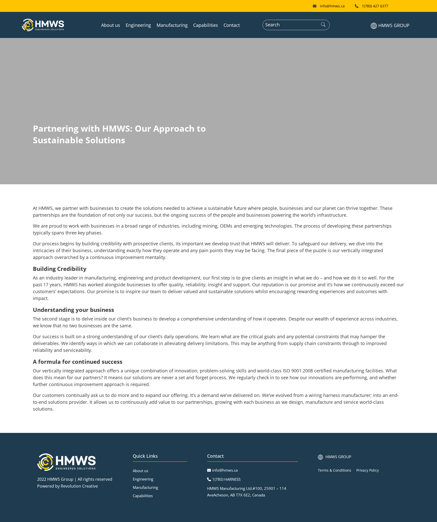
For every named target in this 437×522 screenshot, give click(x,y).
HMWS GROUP (393, 25)
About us (110, 25)
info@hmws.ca (332, 6)
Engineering (138, 25)
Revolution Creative (79, 486)
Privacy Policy (367, 470)
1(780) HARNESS (226, 479)
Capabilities (205, 25)
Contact (232, 25)
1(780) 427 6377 (375, 6)
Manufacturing (172, 25)
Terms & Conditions (334, 470)
